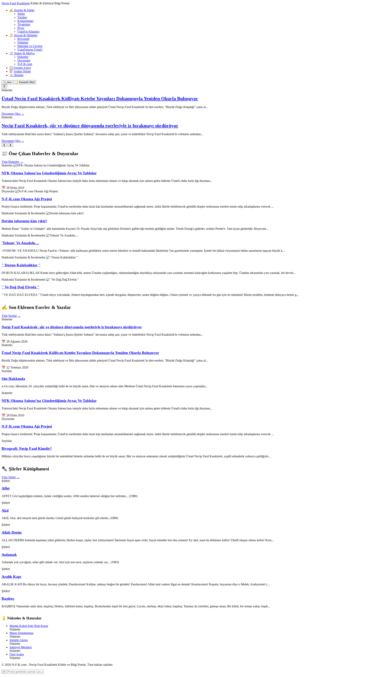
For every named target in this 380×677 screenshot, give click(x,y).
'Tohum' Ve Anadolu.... (20, 243)
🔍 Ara (7, 82)
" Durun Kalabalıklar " (21, 265)
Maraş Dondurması (21, 633)
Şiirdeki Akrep (19, 640)
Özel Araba (17, 654)
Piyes (20, 28)
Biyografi (23, 39)
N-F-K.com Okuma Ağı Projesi (27, 199)
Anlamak (9, 555)
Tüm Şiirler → (11, 477)
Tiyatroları (23, 24)
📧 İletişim (16, 75)
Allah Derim (12, 532)
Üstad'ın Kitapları (28, 31)
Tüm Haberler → (12, 161)
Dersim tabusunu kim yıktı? (24, 221)
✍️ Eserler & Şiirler (22, 10)
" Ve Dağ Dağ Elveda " (21, 287)
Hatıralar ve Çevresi (29, 46)
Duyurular (23, 60)
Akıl (5, 510)
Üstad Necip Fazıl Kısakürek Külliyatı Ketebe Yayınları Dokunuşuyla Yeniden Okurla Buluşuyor (100, 98)
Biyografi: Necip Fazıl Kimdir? (27, 448)
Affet (6, 488)
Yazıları (22, 17)
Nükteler (22, 42)
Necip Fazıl (16, 3)
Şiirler (21, 13)
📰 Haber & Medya (22, 53)
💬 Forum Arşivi (20, 67)
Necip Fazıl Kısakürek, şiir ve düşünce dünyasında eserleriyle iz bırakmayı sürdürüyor (90, 125)
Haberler (22, 57)
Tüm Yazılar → (11, 315)
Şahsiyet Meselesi (21, 647)
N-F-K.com (24, 64)
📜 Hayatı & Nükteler (23, 35)
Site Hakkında (13, 379)
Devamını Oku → (13, 113)
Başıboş (8, 598)
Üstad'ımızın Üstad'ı (30, 49)
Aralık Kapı (11, 576)
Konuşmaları (25, 21)
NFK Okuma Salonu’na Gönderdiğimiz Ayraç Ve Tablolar (49, 173)
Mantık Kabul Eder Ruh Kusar (29, 626)
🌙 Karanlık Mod (24, 82)
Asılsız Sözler (22, 71)
